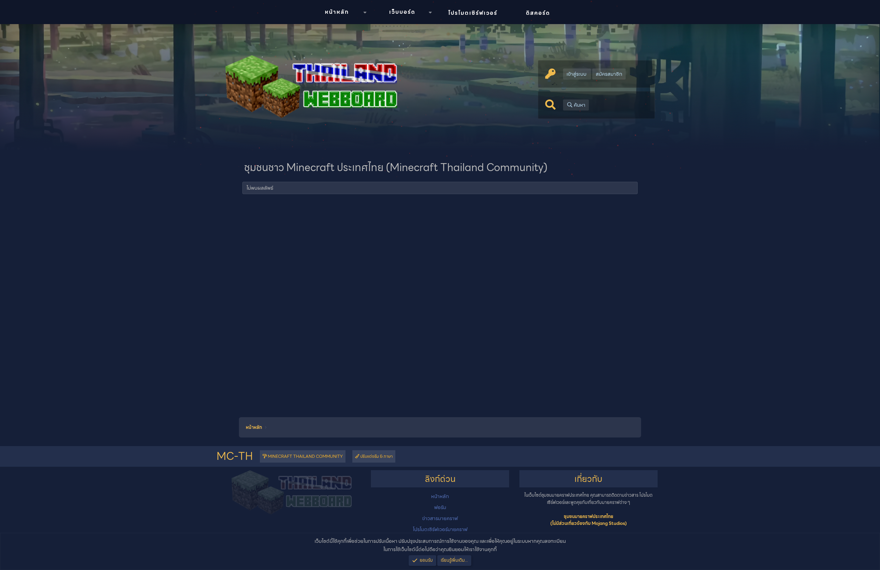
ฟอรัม (440, 507)
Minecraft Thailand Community (305, 456)
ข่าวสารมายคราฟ (440, 518)
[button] (365, 12)
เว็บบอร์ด (402, 12)
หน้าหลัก (337, 12)
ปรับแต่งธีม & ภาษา (376, 456)
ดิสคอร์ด (538, 13)
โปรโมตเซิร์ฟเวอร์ (472, 13)
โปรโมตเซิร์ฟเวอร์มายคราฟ (440, 529)
